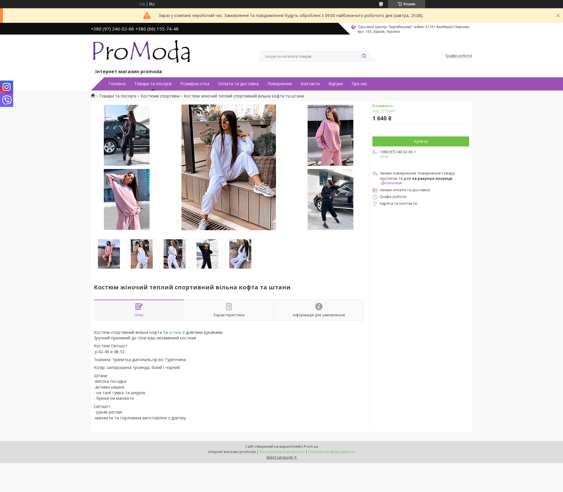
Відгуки (335, 84)
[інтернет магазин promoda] (142, 53)
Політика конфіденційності (331, 451)
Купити (421, 141)
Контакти (310, 84)
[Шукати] (363, 56)
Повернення (279, 84)
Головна (117, 84)
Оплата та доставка (238, 84)
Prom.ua (311, 446)
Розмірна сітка (194, 84)
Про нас (359, 84)
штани (175, 332)
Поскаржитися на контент (282, 451)
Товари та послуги (153, 84)
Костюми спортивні (160, 96)
